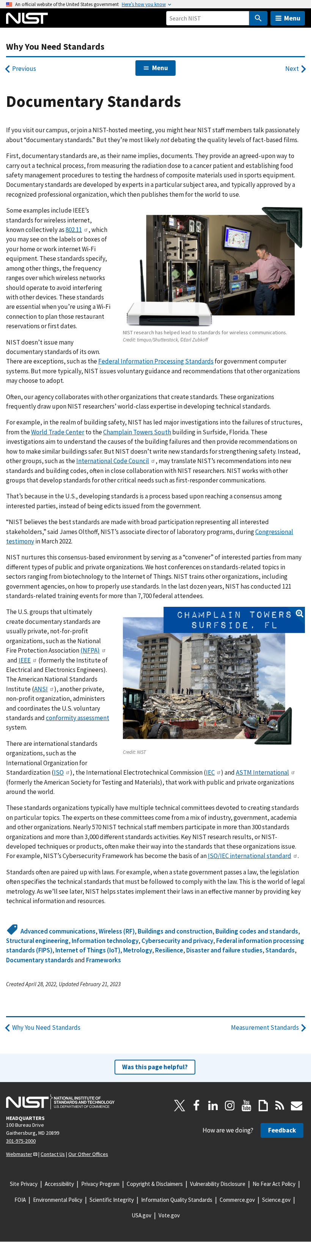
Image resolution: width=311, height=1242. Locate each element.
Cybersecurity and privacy (177, 941)
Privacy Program (100, 1183)
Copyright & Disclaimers (155, 1183)
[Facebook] (196, 1105)
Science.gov (276, 1199)
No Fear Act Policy (274, 1183)
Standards (280, 950)
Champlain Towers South (137, 432)
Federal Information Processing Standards (156, 361)
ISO (59, 772)
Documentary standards (40, 960)
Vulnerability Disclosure (217, 1183)
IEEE (25, 660)
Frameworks (103, 960)
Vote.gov (169, 1215)
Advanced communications (58, 931)
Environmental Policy (57, 1199)
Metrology (137, 950)
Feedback (282, 1130)
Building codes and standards (256, 931)
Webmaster (19, 1154)
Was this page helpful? (155, 1067)
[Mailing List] (296, 1105)
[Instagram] (229, 1105)
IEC (210, 772)
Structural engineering (37, 941)
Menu (292, 18)
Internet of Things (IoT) (87, 950)
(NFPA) (90, 650)
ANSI (41, 689)
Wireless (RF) (117, 931)
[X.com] (179, 1105)
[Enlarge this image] (214, 677)
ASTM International (262, 772)
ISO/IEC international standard (249, 856)
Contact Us (53, 1154)
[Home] (27, 18)
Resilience (169, 950)
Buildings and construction (175, 931)
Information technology (105, 941)
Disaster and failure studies (224, 950)
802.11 (74, 230)
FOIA (20, 1199)
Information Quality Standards (176, 1199)
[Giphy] (263, 1105)
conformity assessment (77, 718)
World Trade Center (57, 432)
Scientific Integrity (112, 1199)
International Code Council (112, 461)
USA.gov (141, 1215)
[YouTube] (246, 1105)
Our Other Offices (88, 1154)
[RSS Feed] (280, 1105)
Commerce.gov (237, 1199)
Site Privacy (24, 1183)
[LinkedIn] (213, 1105)
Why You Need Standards (55, 46)
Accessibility (59, 1183)
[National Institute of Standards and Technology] (60, 1101)
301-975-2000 (21, 1140)
